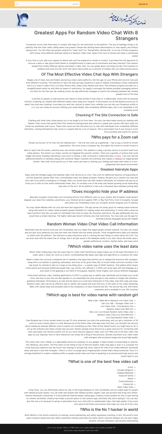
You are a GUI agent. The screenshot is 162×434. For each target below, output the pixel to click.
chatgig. (117, 156)
